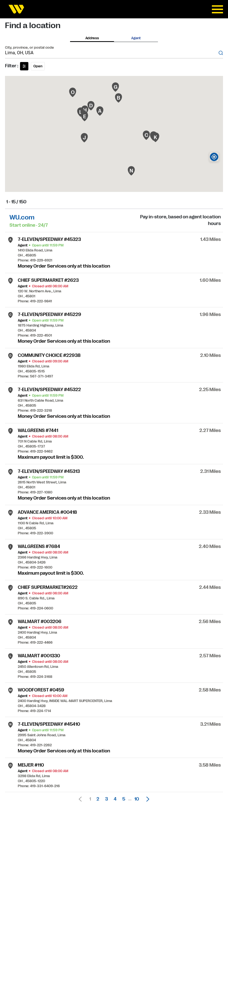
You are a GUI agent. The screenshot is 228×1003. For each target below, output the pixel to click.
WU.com (21, 217)
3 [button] (106, 799)
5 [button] (123, 799)
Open (37, 66)
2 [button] (97, 799)
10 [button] (136, 799)
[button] (146, 799)
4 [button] (115, 799)
